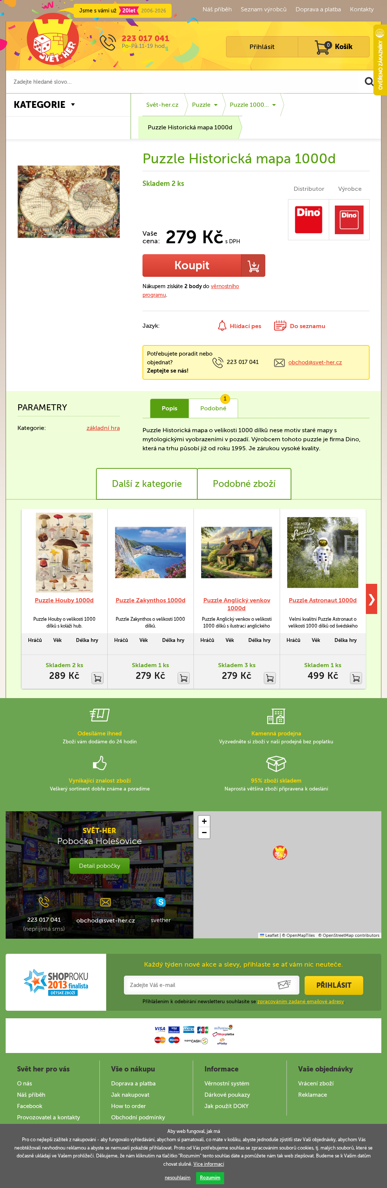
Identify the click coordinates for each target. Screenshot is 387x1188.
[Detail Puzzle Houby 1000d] (64, 553)
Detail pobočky (99, 865)
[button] (280, 853)
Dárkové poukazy (227, 1094)
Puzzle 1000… (249, 104)
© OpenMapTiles (298, 935)
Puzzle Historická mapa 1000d (190, 127)
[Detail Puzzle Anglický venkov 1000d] (236, 553)
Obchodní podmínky (138, 1117)
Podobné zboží (244, 483)
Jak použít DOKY (226, 1106)
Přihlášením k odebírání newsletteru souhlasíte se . (243, 1001)
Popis (169, 408)
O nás (24, 1083)
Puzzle (201, 104)
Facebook (29, 1106)
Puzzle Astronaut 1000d (323, 600)
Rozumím (210, 1177)
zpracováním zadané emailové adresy (300, 1001)
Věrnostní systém (226, 1083)
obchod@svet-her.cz (315, 362)
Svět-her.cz (162, 104)
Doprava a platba (318, 9)
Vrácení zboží (316, 1083)
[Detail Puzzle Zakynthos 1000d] (150, 553)
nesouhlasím (177, 1177)
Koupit (191, 265)
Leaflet (271, 935)
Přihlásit (261, 47)
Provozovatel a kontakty (48, 1117)
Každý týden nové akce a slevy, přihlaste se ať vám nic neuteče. (243, 964)
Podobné (213, 405)
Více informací (209, 1164)
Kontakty (362, 9)
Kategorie (39, 104)
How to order (128, 1106)
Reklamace (312, 1094)
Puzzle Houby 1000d (64, 600)
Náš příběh (217, 9)
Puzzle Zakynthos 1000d (151, 600)
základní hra (103, 427)
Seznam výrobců (263, 9)
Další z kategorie (147, 483)
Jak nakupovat (130, 1094)
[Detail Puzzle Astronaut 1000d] (322, 553)
